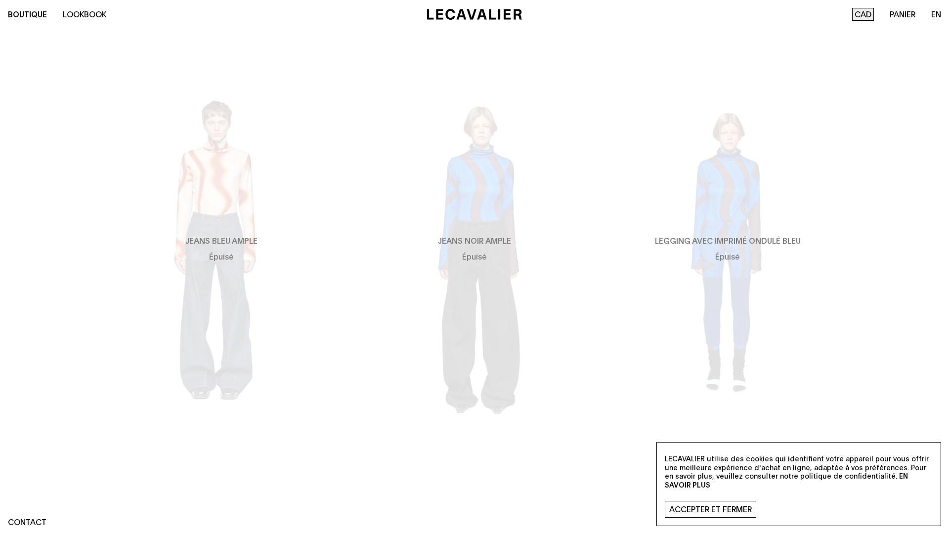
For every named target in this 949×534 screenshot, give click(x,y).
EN (936, 14)
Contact (27, 522)
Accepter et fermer (710, 509)
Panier (902, 14)
